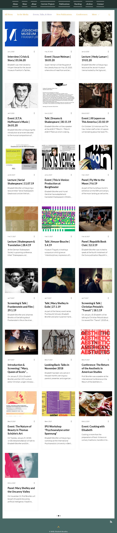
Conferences (81, 15)
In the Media (22, 15)
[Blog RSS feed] (111, 516)
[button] (109, 15)
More (94, 15)
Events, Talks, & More (42, 15)
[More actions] (35, 51)
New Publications (64, 15)
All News (9, 15)
